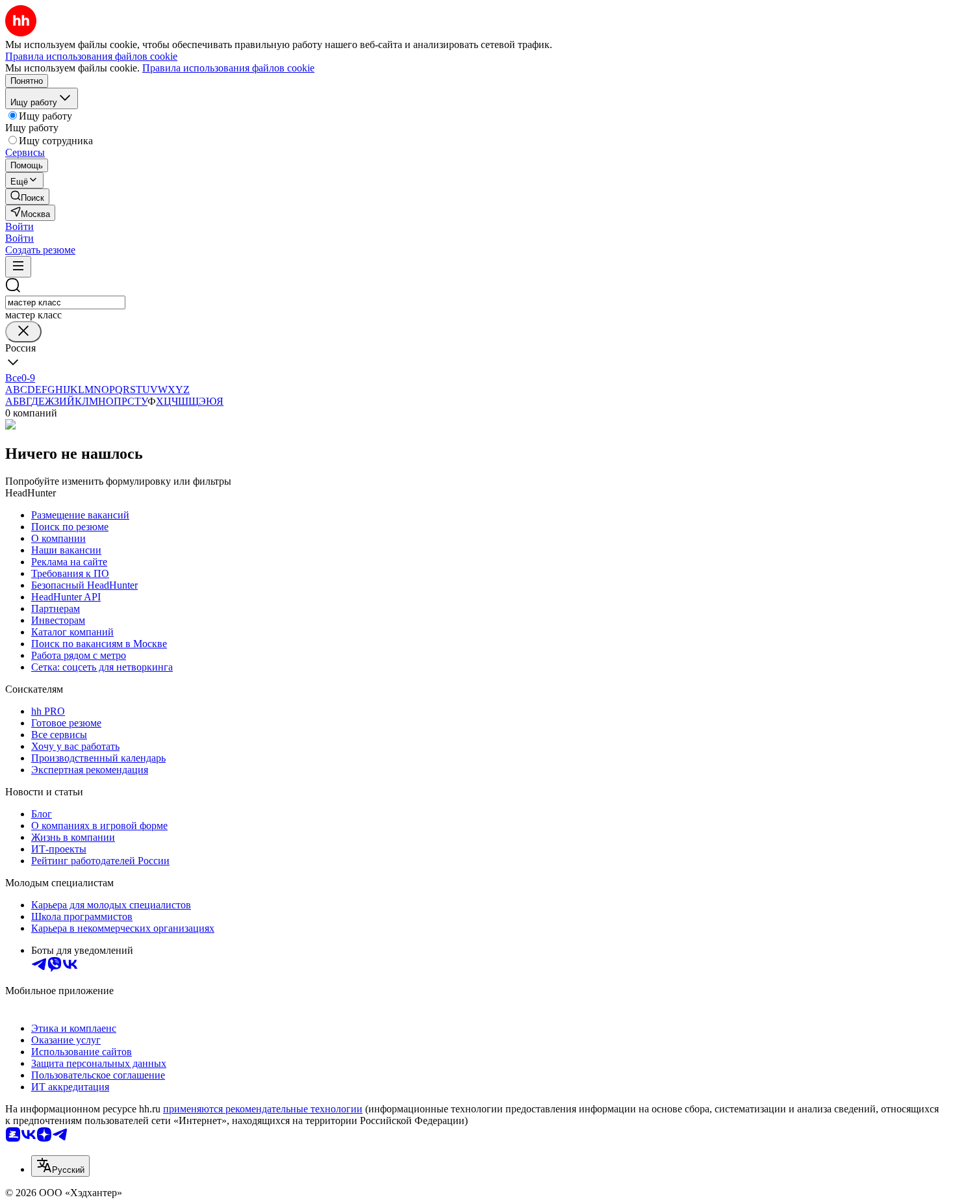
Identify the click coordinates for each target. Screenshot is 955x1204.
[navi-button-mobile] (18, 266)
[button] (19, 226)
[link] (27, 196)
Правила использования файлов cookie (228, 67)
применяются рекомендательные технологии (263, 1108)
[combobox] (65, 302)
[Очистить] (23, 331)
